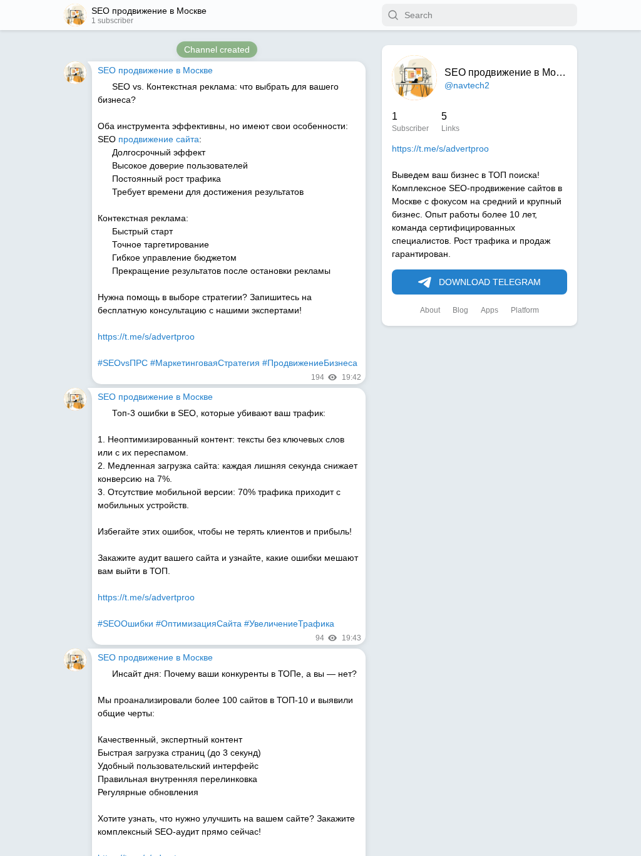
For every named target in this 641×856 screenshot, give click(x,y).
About (430, 310)
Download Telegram (490, 282)
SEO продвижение (135, 350)
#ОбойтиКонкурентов (261, 271)
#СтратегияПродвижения (303, 796)
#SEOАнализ (124, 271)
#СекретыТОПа (184, 271)
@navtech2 (467, 85)
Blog (460, 310)
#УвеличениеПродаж (210, 534)
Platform (525, 310)
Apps (489, 310)
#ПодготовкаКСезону (206, 796)
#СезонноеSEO (129, 796)
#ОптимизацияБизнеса (302, 534)
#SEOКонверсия (131, 534)
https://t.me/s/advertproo (440, 149)
